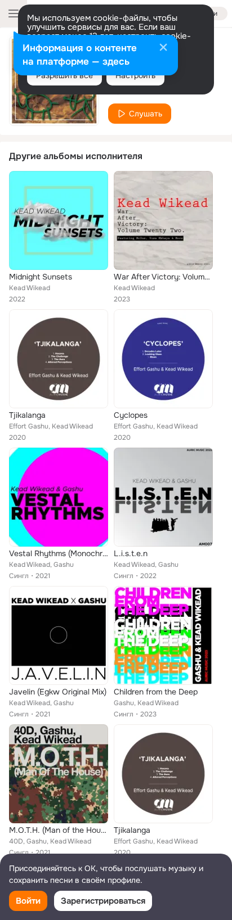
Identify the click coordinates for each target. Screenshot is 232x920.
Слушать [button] (145, 114)
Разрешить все (64, 75)
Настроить (135, 75)
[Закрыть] (163, 48)
